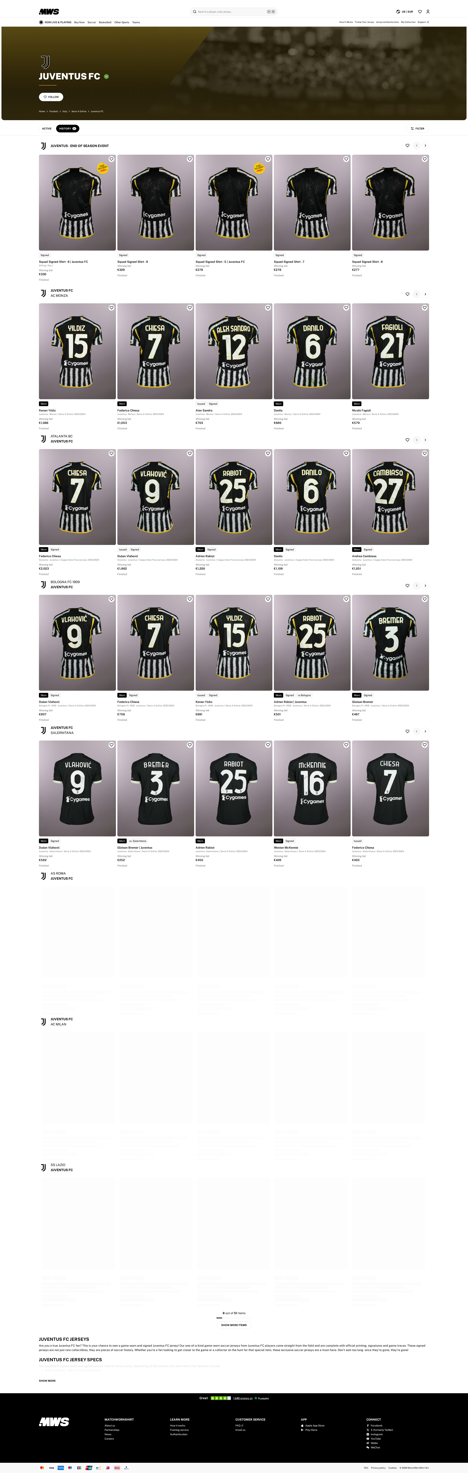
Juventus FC (97, 111)
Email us (240, 1429)
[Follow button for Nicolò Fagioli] (425, 308)
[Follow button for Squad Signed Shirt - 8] (425, 159)
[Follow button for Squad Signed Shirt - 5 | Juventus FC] (268, 159)
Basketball (105, 22)
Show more (47, 1380)
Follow (53, 97)
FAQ (237, 1425)
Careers (109, 1438)
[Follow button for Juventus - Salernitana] (407, 731)
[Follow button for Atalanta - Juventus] (407, 440)
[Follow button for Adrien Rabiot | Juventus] (346, 599)
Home (42, 111)
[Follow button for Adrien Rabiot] (268, 453)
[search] (234, 12)
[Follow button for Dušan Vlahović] (190, 453)
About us (110, 1425)
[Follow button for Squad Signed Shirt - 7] (346, 159)
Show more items (234, 1325)
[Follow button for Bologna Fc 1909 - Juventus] (407, 586)
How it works (177, 1425)
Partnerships (112, 1429)
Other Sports (121, 22)
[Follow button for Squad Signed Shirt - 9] (190, 159)
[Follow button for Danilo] (346, 308)
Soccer (92, 22)
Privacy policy (378, 1468)
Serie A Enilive (78, 111)
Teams (136, 22)
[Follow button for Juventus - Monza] (407, 294)
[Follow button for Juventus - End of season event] (407, 146)
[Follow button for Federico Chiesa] (190, 308)
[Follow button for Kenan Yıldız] (111, 308)
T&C (366, 1468)
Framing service (179, 1429)
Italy (65, 111)
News (108, 1434)
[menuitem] (404, 12)
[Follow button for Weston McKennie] (346, 745)
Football (53, 111)
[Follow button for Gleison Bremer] (425, 599)
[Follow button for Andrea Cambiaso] (425, 453)
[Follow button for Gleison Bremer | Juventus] (190, 745)
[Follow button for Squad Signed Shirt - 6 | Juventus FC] (111, 159)
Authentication (178, 1434)
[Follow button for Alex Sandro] (268, 308)
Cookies (392, 1468)
